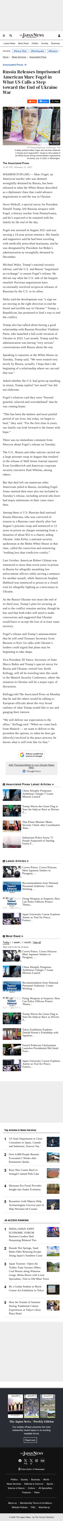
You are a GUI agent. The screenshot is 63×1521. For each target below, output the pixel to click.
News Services (14, 1483)
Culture (31, 1488)
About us (12, 1502)
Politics (35, 43)
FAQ (33, 1507)
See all (37, 942)
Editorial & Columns (33, 1483)
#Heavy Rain (20, 50)
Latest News (9, 43)
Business (55, 43)
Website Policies (20, 1507)
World (46, 1479)
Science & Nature (16, 1488)
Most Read (23, 43)
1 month (26, 942)
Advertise (43, 1507)
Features (26, 1492)
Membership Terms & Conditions (36, 1502)
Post (33, 101)
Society (44, 43)
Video (37, 1492)
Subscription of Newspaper (32, 1469)
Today (6, 942)
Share (45, 101)
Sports (50, 1483)
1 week (16, 942)
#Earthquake (37, 50)
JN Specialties (45, 1488)
